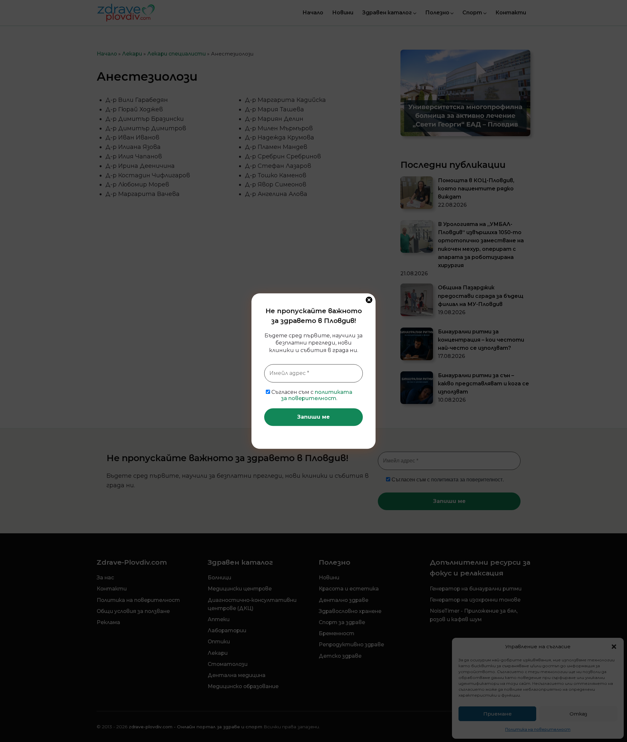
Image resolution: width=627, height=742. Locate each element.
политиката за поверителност (317, 395)
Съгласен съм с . (311, 395)
